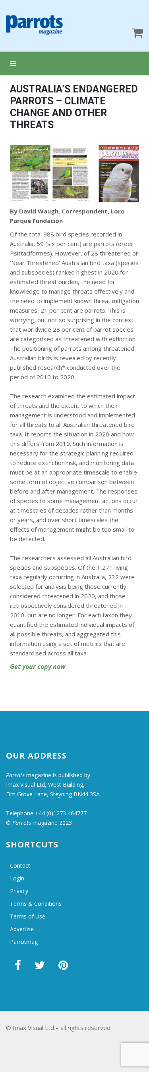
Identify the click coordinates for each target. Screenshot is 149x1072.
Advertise (22, 929)
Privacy (19, 891)
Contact (20, 865)
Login (17, 878)
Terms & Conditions (36, 903)
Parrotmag (24, 941)
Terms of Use (27, 916)
